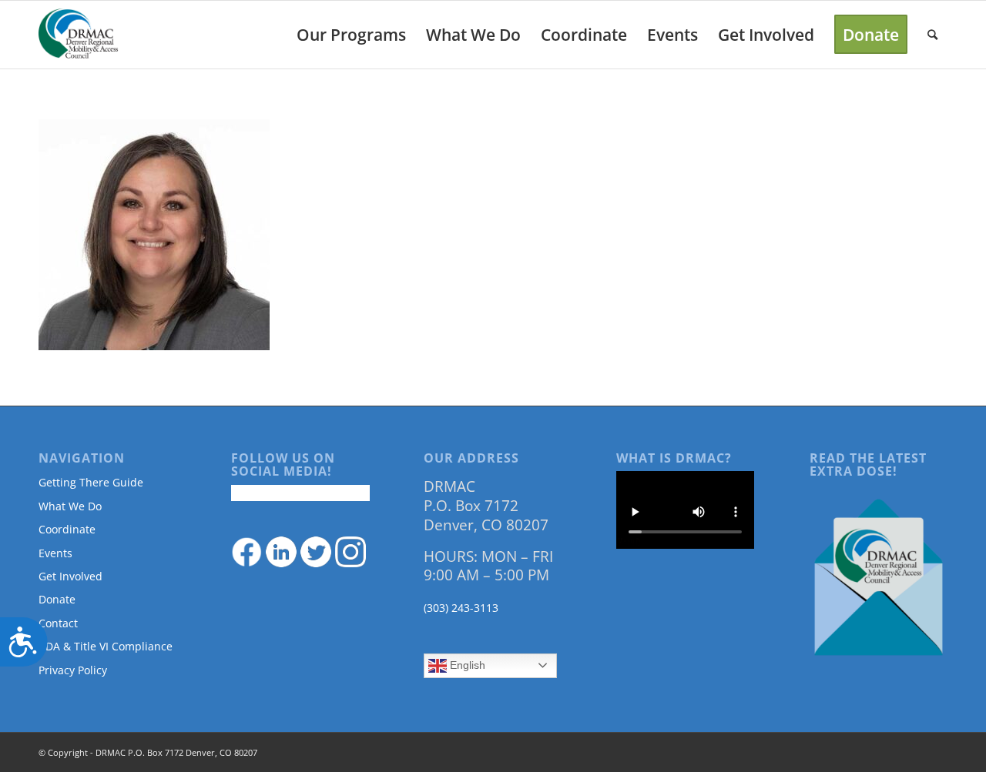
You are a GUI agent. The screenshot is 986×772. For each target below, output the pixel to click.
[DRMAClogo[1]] (79, 35)
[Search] (932, 35)
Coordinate (67, 529)
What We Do (70, 506)
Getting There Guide (91, 482)
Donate (57, 599)
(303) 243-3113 (461, 607)
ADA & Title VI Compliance (106, 646)
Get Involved (70, 576)
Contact (58, 623)
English (466, 665)
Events (55, 553)
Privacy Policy (73, 670)
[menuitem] (351, 35)
